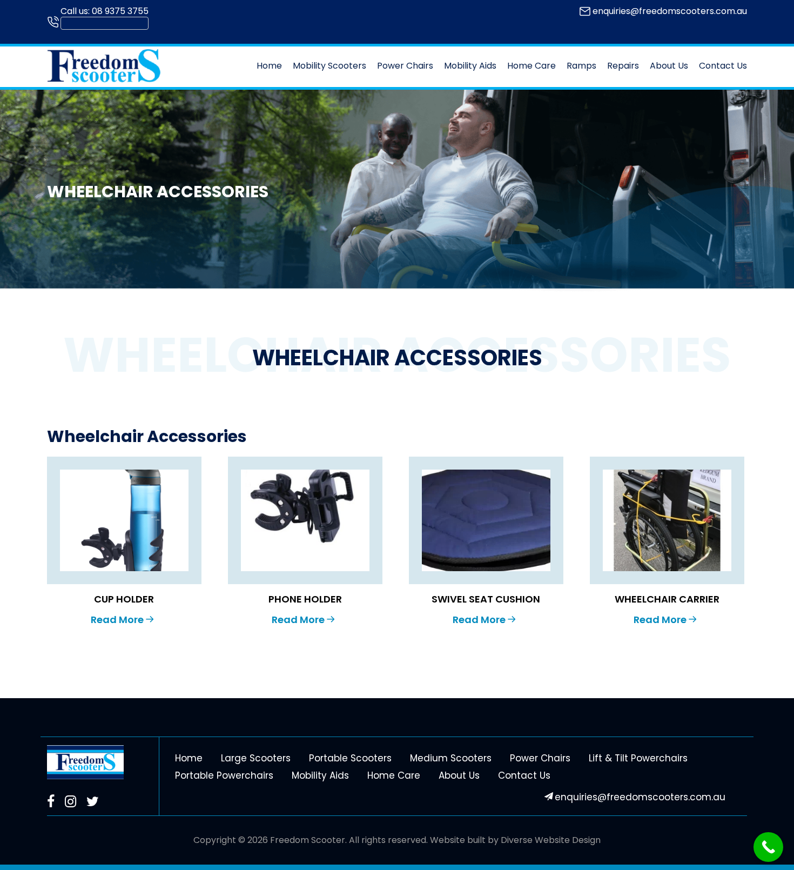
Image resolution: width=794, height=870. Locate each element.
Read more (117, 619)
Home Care (531, 65)
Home (269, 65)
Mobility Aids (470, 65)
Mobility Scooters (329, 65)
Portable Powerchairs (224, 775)
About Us (669, 65)
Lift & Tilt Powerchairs (638, 758)
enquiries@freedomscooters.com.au (670, 11)
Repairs (623, 65)
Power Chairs (405, 65)
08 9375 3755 (120, 11)
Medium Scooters (451, 758)
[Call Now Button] (768, 847)
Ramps (581, 65)
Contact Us (723, 65)
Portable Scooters (350, 758)
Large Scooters (256, 758)
